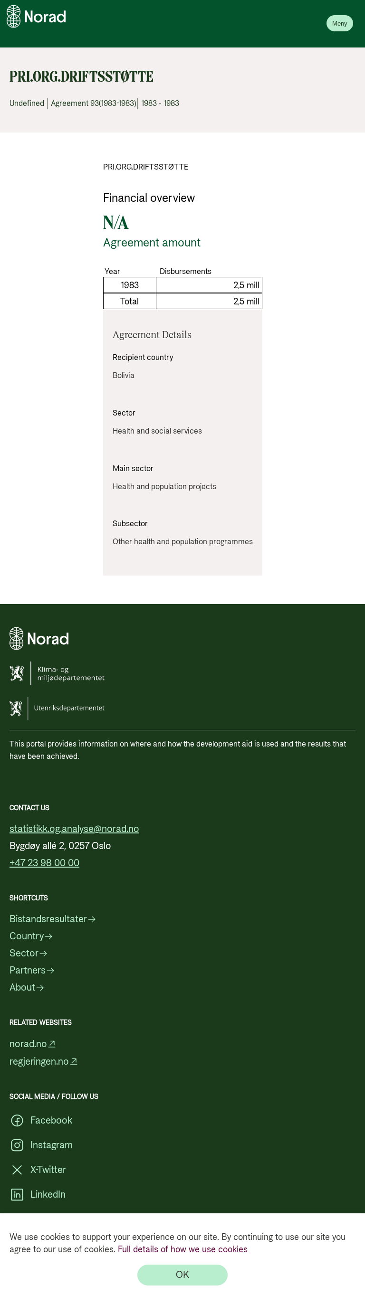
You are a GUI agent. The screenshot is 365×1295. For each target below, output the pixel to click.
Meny (339, 23)
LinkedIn (48, 1194)
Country (27, 936)
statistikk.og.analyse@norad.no (74, 829)
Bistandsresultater (48, 919)
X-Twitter (48, 1170)
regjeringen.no (39, 1062)
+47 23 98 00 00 (44, 863)
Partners (28, 970)
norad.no (28, 1044)
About (22, 988)
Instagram (51, 1145)
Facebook (51, 1120)
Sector (24, 953)
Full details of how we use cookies (183, 1250)
